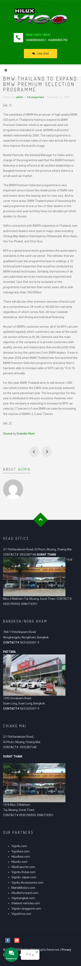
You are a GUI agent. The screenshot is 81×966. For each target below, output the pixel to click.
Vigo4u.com (19, 846)
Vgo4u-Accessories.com (27, 882)
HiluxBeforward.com (24, 893)
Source (7, 433)
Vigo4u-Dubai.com (23, 872)
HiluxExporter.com (23, 867)
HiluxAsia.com (20, 856)
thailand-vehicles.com (26, 903)
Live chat (43, 53)
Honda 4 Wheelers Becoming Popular (47, 452)
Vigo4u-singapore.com (26, 908)
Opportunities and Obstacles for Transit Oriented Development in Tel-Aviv (34, 452)
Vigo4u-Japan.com (23, 877)
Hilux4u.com (19, 861)
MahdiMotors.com (23, 887)
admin (24, 469)
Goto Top (40, 520)
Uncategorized (35, 97)
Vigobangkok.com (23, 898)
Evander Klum (26, 433)
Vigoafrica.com (21, 913)
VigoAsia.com (20, 851)
